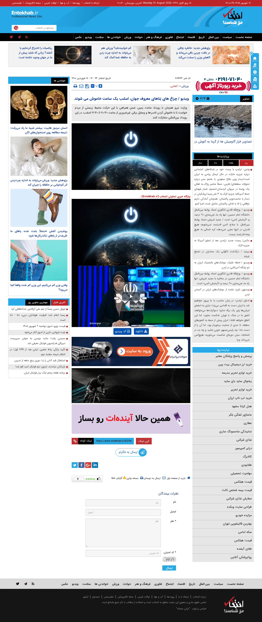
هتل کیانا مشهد (242, 406)
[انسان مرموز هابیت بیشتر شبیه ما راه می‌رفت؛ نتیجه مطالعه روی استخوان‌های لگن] (38, 105)
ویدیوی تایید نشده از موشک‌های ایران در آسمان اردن (222, 292)
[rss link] (33, 583)
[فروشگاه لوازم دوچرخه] (131, 385)
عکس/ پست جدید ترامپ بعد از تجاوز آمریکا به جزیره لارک (222, 243)
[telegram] (19, 37)
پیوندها (76, 3)
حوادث (139, 37)
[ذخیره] (87, 86)
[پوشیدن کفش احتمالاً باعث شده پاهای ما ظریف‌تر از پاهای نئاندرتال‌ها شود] (38, 208)
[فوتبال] (255, 72)
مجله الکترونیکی (125, 597)
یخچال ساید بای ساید (238, 381)
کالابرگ (247, 456)
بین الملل (213, 37)
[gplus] (88, 465)
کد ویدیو (120, 331)
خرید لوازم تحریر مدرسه (237, 372)
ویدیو (88, 37)
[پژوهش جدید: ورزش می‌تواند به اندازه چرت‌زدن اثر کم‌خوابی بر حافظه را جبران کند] (38, 156)
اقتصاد (191, 37)
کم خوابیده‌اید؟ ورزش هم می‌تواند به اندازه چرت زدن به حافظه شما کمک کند (115, 53)
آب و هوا (64, 3)
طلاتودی (246, 465)
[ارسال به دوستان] (81, 86)
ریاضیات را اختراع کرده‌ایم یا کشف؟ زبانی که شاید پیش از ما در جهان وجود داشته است (35, 53)
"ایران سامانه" (183, 609)
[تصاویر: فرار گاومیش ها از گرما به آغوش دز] (223, 121)
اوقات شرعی (50, 3)
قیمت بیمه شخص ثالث (237, 490)
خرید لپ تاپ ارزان (240, 398)
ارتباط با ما (183, 597)
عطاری (248, 423)
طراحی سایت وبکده (239, 506)
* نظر (173, 521)
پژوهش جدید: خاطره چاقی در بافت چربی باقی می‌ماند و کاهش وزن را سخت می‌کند (193, 53)
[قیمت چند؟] (255, 65)
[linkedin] (95, 465)
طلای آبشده (244, 548)
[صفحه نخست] (255, 58)
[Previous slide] (208, 98)
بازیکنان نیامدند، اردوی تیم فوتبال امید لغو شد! (40, 366)
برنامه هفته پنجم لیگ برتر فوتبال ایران (44, 373)
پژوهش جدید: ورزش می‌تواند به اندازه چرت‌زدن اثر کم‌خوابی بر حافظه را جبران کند (38, 182)
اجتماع (180, 37)
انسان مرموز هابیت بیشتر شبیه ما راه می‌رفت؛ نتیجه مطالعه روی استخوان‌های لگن (38, 130)
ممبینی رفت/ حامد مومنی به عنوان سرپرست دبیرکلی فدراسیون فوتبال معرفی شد (37, 340)
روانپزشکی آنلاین (241, 557)
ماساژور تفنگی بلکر (240, 414)
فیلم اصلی (134, 341)
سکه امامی (245, 532)
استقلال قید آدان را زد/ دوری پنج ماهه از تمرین (39, 360)
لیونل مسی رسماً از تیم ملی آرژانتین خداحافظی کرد (38, 309)
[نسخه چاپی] (75, 86)
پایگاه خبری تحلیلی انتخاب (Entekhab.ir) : (165, 196)
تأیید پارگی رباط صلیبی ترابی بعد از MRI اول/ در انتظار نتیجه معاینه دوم (37, 351)
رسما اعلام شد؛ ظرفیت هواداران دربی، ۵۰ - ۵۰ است (37, 317)
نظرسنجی (17, 3)
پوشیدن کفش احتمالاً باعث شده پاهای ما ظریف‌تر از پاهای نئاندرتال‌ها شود (38, 233)
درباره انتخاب (199, 597)
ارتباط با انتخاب (91, 3)
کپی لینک (143, 441)
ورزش (127, 37)
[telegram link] (25, 583)
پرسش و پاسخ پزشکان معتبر (234, 356)
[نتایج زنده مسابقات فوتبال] (255, 86)
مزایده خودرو (244, 515)
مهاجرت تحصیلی (241, 473)
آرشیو (85, 597)
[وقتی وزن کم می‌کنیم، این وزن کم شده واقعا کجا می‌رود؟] (38, 260)
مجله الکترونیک (33, 3)
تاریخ (202, 37)
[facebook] (81, 465)
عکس (78, 37)
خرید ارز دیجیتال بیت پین (235, 364)
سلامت (99, 37)
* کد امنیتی (170, 552)
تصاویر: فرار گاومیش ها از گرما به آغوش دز (223, 141)
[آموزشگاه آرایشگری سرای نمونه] (131, 419)
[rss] (26, 37)
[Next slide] (197, 98)
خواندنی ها (114, 37)
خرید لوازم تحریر (241, 389)
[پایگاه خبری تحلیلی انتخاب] (236, 18)
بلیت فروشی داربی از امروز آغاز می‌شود (44, 332)
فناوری (169, 37)
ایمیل (173, 511)
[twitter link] (18, 583)
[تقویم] (255, 79)
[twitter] (11, 37)
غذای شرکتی (244, 439)
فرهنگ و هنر (154, 37)
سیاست (227, 37)
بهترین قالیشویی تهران (237, 523)
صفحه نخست (243, 37)
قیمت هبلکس (243, 481)
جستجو (96, 597)
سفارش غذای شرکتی (239, 498)
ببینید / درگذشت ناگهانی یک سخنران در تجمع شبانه (222, 254)
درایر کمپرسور (243, 448)
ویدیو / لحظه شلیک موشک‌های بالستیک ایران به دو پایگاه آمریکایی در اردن (222, 265)
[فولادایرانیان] (131, 351)
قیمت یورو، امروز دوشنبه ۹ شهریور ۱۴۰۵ (44, 326)
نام (174, 502)
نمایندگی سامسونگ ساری (235, 431)
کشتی (174, 86)
